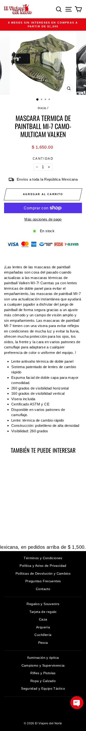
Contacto (43, 589)
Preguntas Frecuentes (43, 581)
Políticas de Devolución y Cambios (43, 573)
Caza (43, 619)
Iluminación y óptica (43, 657)
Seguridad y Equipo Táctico (43, 688)
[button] (76, 702)
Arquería (43, 627)
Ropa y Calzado (43, 681)
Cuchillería (42, 635)
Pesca (43, 642)
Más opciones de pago (43, 219)
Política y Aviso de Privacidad (43, 565)
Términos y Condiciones (43, 558)
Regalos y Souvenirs (43, 604)
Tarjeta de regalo (42, 612)
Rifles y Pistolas (42, 673)
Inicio (42, 108)
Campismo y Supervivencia (43, 665)
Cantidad (43, 158)
